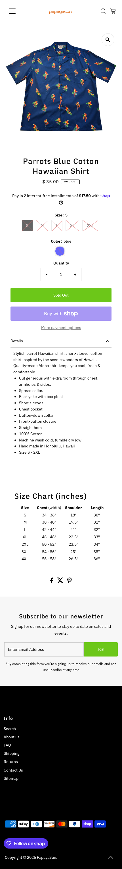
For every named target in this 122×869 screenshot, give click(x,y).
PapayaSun (46, 857)
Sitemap (11, 778)
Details (16, 340)
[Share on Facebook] (52, 581)
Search (10, 728)
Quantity (61, 263)
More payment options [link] (61, 327)
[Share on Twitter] (60, 581)
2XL (90, 225)
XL (72, 225)
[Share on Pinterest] (69, 581)
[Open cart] (113, 11)
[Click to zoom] (108, 39)
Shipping (11, 753)
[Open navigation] (18, 11)
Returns (11, 761)
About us (12, 736)
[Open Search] (103, 11)
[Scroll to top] (110, 857)
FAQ (7, 745)
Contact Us (13, 770)
